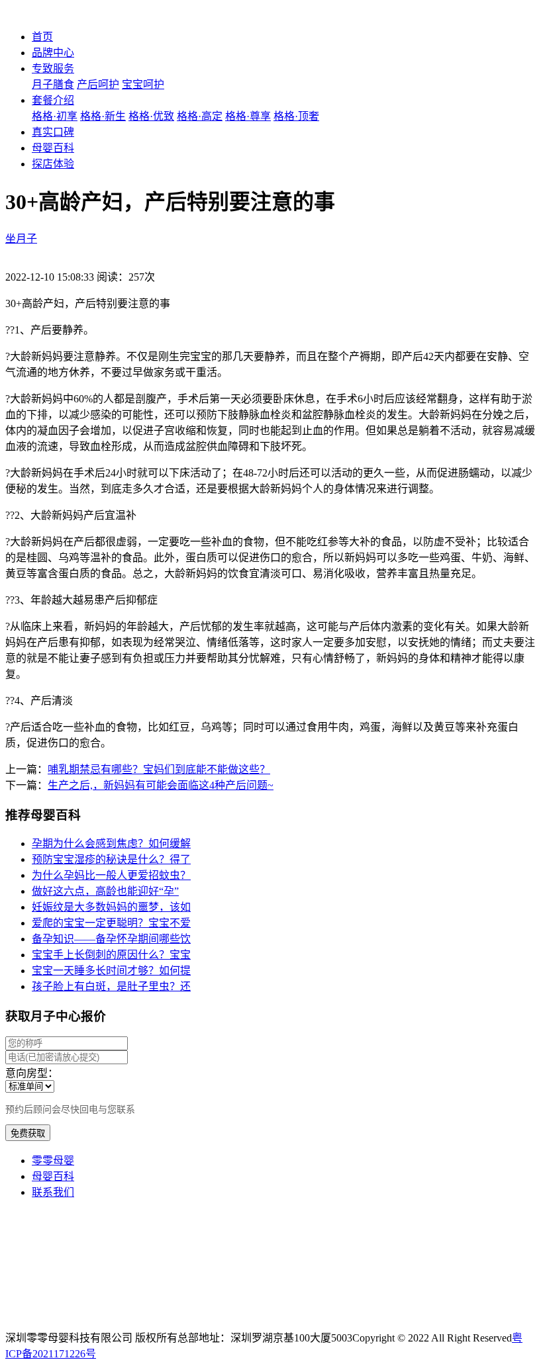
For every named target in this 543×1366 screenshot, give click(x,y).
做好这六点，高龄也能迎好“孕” (105, 891)
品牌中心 (53, 52)
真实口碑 (53, 132)
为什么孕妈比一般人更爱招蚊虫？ (111, 875)
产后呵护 (98, 84)
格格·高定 (199, 116)
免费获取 (28, 1133)
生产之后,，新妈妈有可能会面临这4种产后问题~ (160, 785)
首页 (42, 36)
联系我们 (53, 1192)
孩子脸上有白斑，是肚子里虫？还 (111, 986)
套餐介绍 (53, 100)
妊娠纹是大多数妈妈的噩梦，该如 (111, 907)
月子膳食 (53, 84)
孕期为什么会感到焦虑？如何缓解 (111, 843)
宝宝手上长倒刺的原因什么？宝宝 (111, 954)
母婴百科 (53, 148)
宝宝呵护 (143, 84)
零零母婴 (53, 1160)
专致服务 (53, 68)
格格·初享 (54, 116)
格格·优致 (151, 116)
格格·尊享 (248, 116)
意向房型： (31, 1073)
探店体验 (53, 163)
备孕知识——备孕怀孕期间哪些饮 (111, 938)
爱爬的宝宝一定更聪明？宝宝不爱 (111, 923)
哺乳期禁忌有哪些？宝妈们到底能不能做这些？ (159, 769)
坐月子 (21, 238)
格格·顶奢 (296, 116)
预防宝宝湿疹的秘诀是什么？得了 (111, 859)
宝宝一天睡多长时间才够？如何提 (111, 970)
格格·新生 (103, 116)
